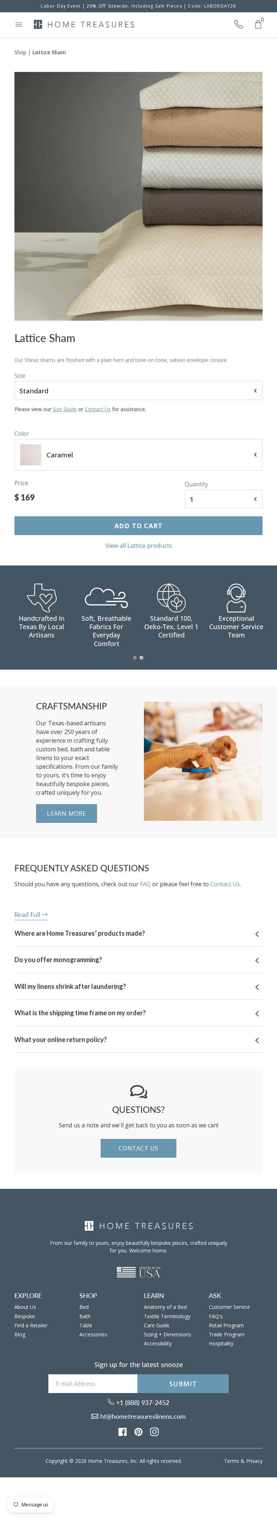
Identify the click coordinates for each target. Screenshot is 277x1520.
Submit (183, 1383)
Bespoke (24, 1316)
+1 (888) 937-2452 (141, 1402)
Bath (85, 1316)
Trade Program (227, 1334)
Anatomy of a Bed (165, 1306)
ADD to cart (138, 525)
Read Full (28, 914)
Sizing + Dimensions (167, 1334)
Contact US (138, 1148)
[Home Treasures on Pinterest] (138, 1431)
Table (85, 1325)
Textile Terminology (167, 1316)
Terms (231, 1460)
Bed (84, 1306)
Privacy (254, 1460)
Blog (19, 1334)
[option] (138, 196)
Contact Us (98, 409)
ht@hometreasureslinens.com (142, 1416)
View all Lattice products (138, 545)
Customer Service (229, 1306)
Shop (20, 52)
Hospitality (221, 1343)
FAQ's (216, 1316)
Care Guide (157, 1325)
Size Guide (65, 409)
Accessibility (158, 1343)
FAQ (145, 884)
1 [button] (135, 661)
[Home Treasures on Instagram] (154, 1431)
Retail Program (226, 1325)
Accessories (93, 1334)
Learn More (66, 813)
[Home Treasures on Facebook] (122, 1431)
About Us (25, 1306)
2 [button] (142, 661)
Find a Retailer (31, 1325)
